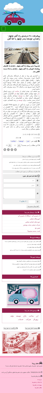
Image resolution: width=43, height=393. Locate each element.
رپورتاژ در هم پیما (37, 385)
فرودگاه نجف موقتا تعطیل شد (33, 247)
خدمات (20, 319)
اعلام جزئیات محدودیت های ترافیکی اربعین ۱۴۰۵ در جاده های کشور (24, 162)
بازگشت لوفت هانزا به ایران (33, 244)
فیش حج (37, 228)
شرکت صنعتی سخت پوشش (31, 225)
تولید (12, 316)
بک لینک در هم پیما (37, 382)
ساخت (17, 91)
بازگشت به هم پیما (10, 328)
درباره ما (39, 379)
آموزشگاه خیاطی (35, 219)
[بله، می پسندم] (19, 145)
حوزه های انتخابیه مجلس (32, 222)
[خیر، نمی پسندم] (10, 145)
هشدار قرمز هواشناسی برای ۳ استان (30, 159)
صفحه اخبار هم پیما (31, 328)
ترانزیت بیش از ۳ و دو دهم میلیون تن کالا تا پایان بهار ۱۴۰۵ (25, 168)
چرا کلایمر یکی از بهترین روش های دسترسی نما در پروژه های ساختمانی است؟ (22, 241)
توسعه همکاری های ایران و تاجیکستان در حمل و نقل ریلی (26, 165)
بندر (38, 93)
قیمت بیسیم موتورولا (33, 231)
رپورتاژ (35, 319)
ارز (37, 316)
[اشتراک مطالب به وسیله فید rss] (4, 149)
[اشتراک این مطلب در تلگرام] (15, 149)
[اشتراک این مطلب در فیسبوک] (11, 149)
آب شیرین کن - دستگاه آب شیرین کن (29, 216)
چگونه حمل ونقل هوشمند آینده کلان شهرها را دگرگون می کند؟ (26, 264)
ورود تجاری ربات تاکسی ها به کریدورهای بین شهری (28, 267)
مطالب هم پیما (38, 387)
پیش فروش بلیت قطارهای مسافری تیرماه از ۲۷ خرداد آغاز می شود (25, 250)
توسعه (20, 96)
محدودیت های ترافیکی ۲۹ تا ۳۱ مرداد (31, 270)
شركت (28, 319)
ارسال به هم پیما (32, 206)
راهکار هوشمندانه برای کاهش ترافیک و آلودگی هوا (28, 261)
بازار (24, 316)
